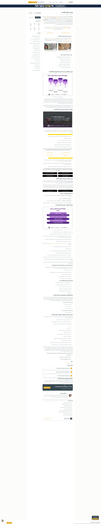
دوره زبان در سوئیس (37, 59)
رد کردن (3, 522)
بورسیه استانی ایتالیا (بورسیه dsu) (66, 404)
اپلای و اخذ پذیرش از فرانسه (65, 28)
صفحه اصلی (71, 8)
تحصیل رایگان (71, 17)
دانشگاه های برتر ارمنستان (36, 41)
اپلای (59, 39)
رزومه (70, 328)
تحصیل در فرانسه (50, 27)
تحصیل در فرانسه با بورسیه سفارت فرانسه (64, 58)
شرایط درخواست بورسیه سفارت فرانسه (65, 62)
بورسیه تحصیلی (69, 39)
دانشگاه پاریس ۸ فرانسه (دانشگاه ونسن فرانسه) (65, 411)
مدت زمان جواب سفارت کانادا (67, 413)
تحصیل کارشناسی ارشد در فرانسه (50, 173)
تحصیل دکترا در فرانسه (65, 175)
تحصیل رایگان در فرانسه (50, 32)
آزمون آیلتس (54, 243)
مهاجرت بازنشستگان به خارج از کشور (35, 43)
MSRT (48, 243)
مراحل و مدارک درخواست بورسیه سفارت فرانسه (64, 65)
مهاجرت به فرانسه (54, 28)
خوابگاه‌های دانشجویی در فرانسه (65, 152)
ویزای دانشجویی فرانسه (50, 152)
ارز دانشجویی (59, 161)
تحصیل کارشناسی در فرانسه (65, 173)
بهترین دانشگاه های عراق (36, 70)
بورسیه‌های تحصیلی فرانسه (48, 16)
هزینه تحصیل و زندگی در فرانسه (65, 32)
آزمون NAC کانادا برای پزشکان (36, 36)
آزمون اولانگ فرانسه (37, 66)
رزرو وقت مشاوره (47, 387)
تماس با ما (50, 2)
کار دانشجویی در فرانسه (50, 155)
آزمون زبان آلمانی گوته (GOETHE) (35, 63)
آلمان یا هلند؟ (38, 68)
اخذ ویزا (48, 38)
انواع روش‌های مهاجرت (53, 38)
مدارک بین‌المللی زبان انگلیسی (64, 243)
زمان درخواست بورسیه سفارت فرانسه (65, 60)
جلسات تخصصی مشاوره (54, 381)
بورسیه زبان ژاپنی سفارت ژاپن (67, 402)
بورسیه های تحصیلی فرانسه (67, 405)
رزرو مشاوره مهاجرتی (33, 2)
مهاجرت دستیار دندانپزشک (36, 46)
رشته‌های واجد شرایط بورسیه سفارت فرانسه (64, 64)
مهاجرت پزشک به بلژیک (36, 54)
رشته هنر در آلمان (37, 64)
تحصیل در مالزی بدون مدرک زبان (35, 39)
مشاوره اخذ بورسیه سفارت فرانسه (65, 67)
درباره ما (54, 2)
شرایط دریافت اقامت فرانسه (65, 190)
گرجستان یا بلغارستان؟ (36, 45)
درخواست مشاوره (38, 17)
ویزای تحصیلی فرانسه (66, 40)
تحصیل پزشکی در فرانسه (50, 175)
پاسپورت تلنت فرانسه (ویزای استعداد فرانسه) (65, 410)
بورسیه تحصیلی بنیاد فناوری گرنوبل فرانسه (65, 407)
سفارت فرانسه (45, 21)
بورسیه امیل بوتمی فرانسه (67, 408)
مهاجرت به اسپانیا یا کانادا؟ (36, 52)
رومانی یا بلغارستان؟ (37, 50)
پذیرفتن (9, 522)
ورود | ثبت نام (42, 2)
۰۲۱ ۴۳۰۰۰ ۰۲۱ (95, 517)
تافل (52, 243)
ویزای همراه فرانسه (65, 155)
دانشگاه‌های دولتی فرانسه (59, 130)
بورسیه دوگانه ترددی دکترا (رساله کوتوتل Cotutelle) (63, 57)
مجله (56, 2)
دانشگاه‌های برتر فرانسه (57, 16)
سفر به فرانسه (50, 250)
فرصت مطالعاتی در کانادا (36, 48)
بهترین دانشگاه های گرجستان (36, 55)
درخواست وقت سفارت (37, 37)
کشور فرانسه (56, 19)
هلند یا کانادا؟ (38, 61)
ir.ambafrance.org (68, 363)
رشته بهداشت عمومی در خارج (36, 57)
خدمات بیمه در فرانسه (50, 190)
